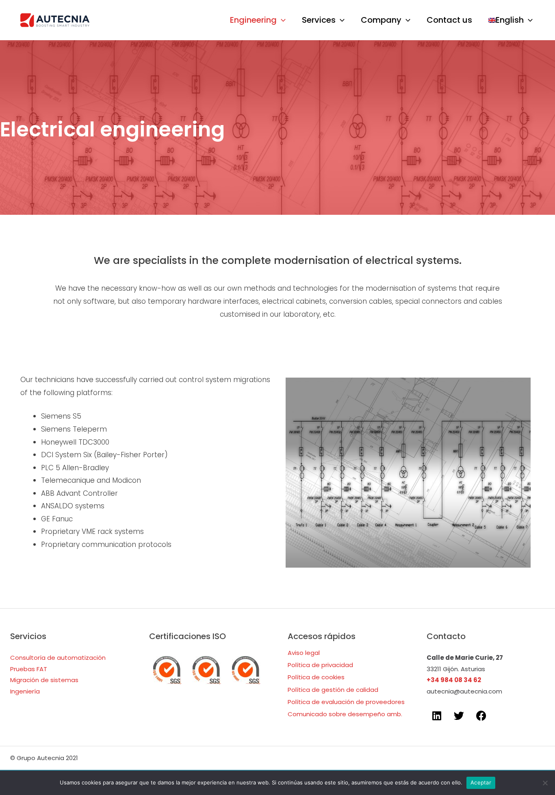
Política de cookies (316, 677)
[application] (281, 20)
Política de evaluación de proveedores (346, 702)
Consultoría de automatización (58, 657)
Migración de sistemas (44, 680)
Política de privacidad (320, 665)
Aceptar (480, 782)
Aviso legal (304, 652)
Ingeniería (25, 691)
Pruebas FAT (28, 669)
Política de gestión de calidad (333, 689)
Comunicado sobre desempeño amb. (345, 714)
